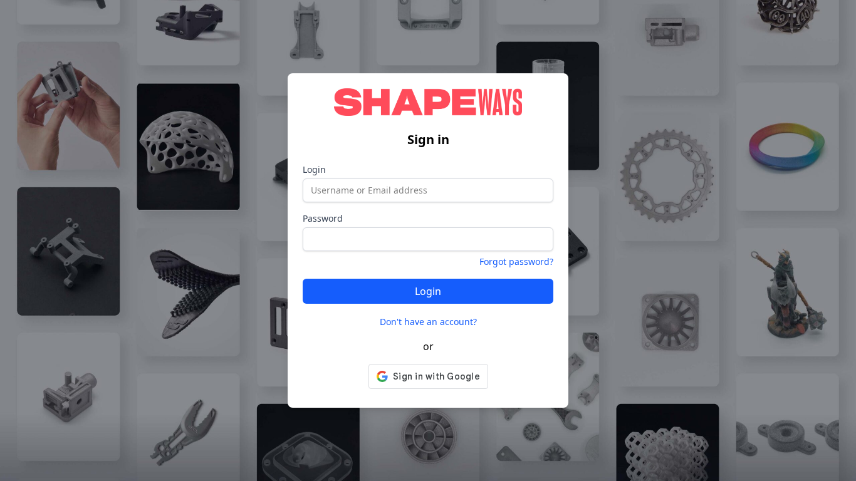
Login (314, 169)
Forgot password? (516, 261)
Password (323, 218)
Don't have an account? (428, 322)
